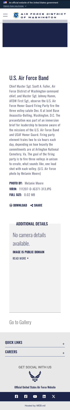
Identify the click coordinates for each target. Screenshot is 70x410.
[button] (15, 6)
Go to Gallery (20, 322)
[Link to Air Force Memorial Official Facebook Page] (25, 396)
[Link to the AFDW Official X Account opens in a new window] (53, 396)
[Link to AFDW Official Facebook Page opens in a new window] (16, 396)
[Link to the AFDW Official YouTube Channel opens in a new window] (35, 396)
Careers (11, 351)
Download (19, 205)
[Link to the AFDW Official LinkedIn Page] (44, 396)
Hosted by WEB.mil (35, 405)
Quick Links (13, 342)
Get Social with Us (35, 367)
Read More (20, 258)
